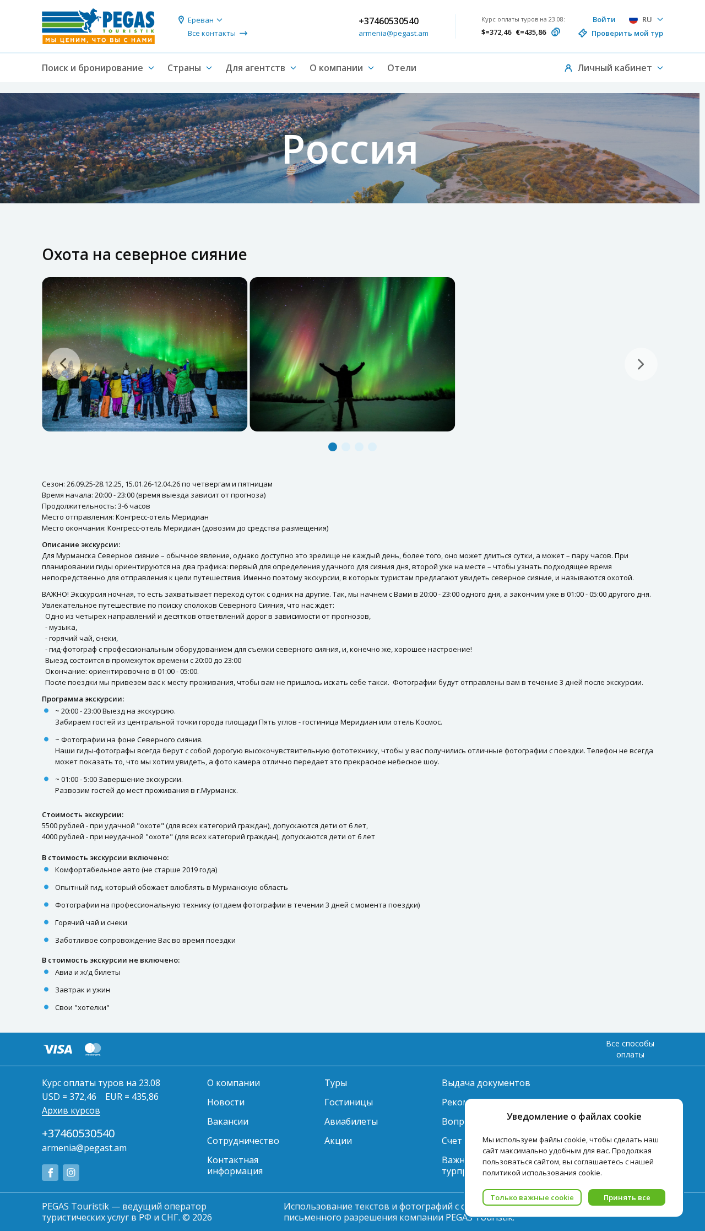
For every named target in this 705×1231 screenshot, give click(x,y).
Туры (335, 1083)
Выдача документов (486, 1083)
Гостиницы (348, 1102)
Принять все (627, 1197)
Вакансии (227, 1121)
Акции (338, 1141)
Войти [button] (604, 19)
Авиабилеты (351, 1121)
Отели (401, 68)
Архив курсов (71, 1110)
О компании (233, 1083)
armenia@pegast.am (394, 33)
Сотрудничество (243, 1141)
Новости (226, 1102)
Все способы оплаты (630, 1049)
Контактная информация (235, 1165)
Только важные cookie (532, 1197)
